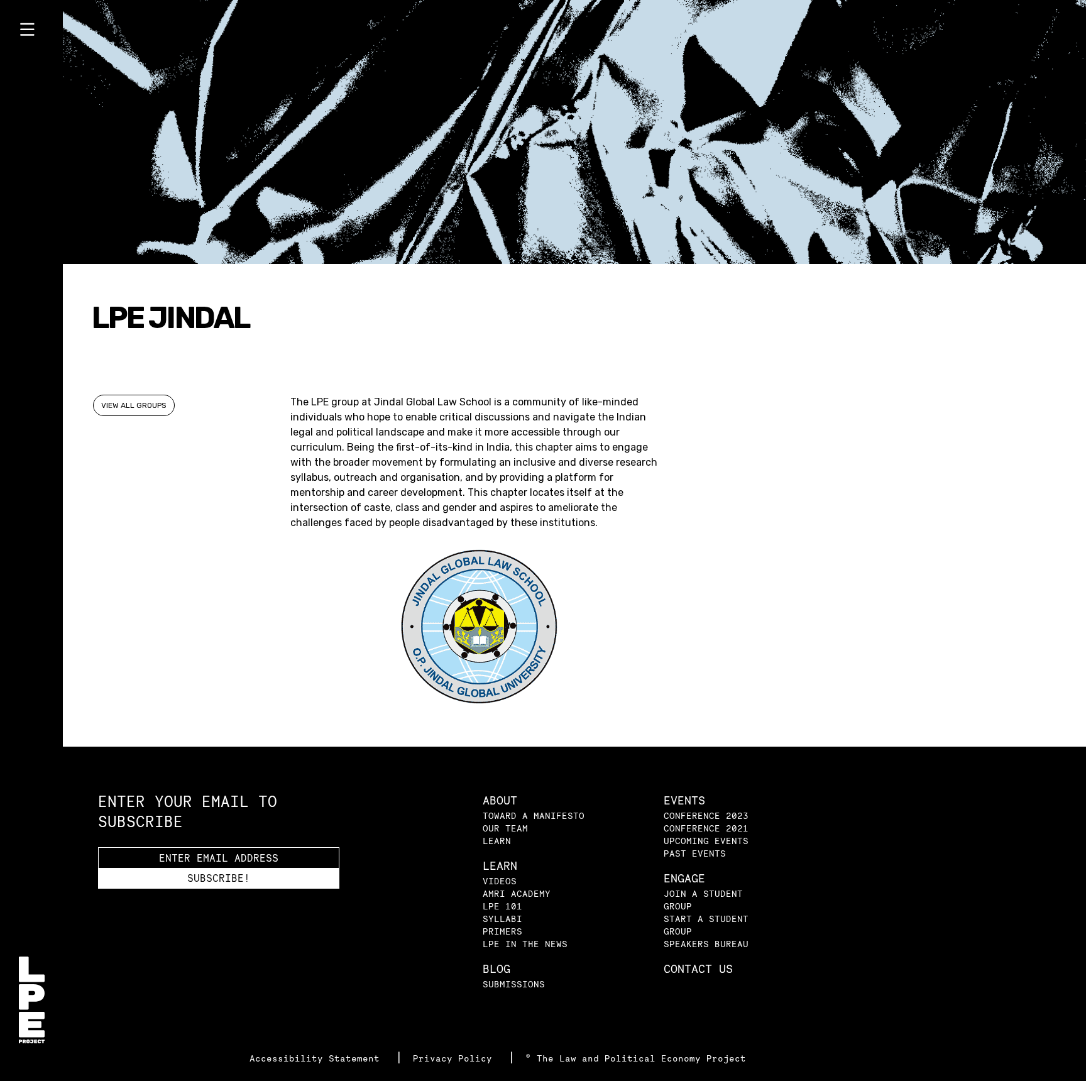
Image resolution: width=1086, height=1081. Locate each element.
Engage (684, 878)
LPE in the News (525, 943)
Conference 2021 (706, 828)
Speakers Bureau (706, 943)
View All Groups (134, 405)
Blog (496, 968)
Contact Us (698, 968)
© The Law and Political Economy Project (635, 1058)
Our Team (505, 828)
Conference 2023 (706, 815)
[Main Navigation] (31, 32)
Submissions (514, 984)
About (500, 800)
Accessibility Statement (317, 1058)
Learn (497, 840)
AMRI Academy (517, 893)
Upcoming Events (706, 840)
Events (684, 800)
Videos (500, 880)
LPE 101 (502, 906)
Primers (502, 931)
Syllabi (502, 918)
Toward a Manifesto (533, 815)
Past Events (695, 853)
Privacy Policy (455, 1058)
